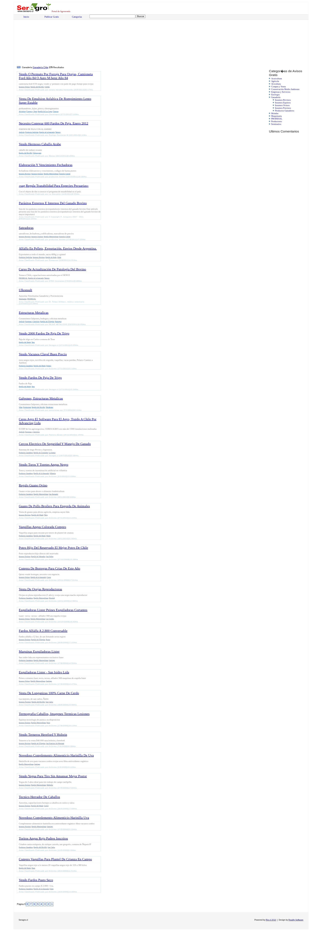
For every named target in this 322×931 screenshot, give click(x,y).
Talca (45, 515)
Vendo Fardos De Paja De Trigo (40, 377)
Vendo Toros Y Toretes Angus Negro (43, 464)
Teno (33, 342)
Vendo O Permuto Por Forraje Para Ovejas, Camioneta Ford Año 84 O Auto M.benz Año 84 (56, 76)
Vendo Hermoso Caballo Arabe (40, 144)
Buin (48, 723)
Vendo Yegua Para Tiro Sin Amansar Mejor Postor (53, 776)
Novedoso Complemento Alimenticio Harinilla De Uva (56, 755)
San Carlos (49, 702)
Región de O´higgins (47, 321)
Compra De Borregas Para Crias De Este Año (49, 568)
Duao (33, 868)
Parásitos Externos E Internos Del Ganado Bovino (53, 203)
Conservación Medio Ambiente (285, 89)
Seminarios (276, 124)
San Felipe (49, 556)
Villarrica (53, 473)
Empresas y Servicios (280, 92)
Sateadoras (26, 227)
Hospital (52, 598)
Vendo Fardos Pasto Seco (36, 880)
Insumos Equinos (283, 102)
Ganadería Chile (40, 67)
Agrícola (275, 81)
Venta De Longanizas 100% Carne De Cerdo (49, 693)
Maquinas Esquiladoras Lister (39, 651)
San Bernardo (53, 494)
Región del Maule (25, 342)
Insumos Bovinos (283, 100)
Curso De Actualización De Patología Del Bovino (52, 269)
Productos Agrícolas (32, 132)
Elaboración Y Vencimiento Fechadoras (45, 165)
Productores (276, 121)
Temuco (58, 132)
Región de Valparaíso (38, 556)
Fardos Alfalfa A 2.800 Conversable (43, 631)
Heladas (274, 113)
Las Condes (50, 619)
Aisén (59, 257)
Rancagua (58, 321)
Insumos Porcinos (283, 108)
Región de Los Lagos (45, 111)
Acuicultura (276, 78)
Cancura (55, 111)
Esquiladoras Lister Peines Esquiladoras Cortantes (53, 610)
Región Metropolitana (51, 174)
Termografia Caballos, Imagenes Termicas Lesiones (54, 714)
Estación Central (64, 174)
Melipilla (50, 785)
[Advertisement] (118, 40)
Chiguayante (37, 153)
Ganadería (275, 97)
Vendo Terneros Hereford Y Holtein (43, 734)
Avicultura (276, 84)
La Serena (52, 453)
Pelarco (48, 366)
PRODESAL (276, 118)
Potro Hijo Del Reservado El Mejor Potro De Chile (53, 547)
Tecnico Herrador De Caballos (39, 797)
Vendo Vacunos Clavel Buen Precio (43, 354)
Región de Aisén (51, 257)
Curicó (46, 806)
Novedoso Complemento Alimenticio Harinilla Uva (54, 817)
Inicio (26, 17)
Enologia (275, 94)
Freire (51, 889)
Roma (48, 640)
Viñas (20, 407)
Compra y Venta (278, 86)
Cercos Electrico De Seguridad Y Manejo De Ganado (55, 444)
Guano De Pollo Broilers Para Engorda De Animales (54, 506)
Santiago (52, 660)
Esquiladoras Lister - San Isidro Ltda (44, 672)
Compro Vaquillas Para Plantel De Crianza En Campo (55, 859)
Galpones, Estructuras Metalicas (41, 398)
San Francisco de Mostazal (55, 743)
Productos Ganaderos (284, 110)
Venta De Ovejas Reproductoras (40, 589)
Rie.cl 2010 (271, 920)
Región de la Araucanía (47, 132)
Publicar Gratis (51, 17)
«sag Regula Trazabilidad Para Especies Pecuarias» (54, 185)
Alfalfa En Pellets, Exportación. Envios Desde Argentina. (58, 248)
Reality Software (295, 920)
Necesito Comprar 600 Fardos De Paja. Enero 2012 (53, 123)
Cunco (49, 577)
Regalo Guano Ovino (33, 485)
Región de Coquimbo (41, 453)
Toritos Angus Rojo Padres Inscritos (43, 838)
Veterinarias (22, 299)
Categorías (77, 17)
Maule (48, 536)
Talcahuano (49, 407)
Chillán (47, 87)
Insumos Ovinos (282, 105)
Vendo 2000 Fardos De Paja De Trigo (44, 333)
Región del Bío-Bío (37, 87)
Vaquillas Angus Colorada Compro (42, 527)
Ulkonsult (25, 290)
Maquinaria (276, 116)
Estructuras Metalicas (33, 312)
